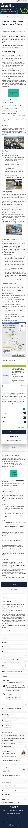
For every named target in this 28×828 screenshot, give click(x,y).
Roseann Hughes (6, 751)
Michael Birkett (5, 767)
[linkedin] (17, 807)
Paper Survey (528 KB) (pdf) (9, 743)
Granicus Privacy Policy (7, 816)
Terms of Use (5, 810)
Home (5, 16)
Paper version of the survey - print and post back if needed (13, 739)
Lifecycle (4, 676)
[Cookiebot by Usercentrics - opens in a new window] (20, 386)
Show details (21, 427)
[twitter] (13, 807)
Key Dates (5, 705)
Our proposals (7, 646)
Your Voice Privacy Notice (19, 816)
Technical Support (11, 813)
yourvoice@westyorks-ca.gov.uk (12, 760)
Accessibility (21, 810)
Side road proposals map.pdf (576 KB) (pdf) (12, 671)
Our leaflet (5, 656)
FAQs (3, 638)
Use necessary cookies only (14, 440)
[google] (15, 807)
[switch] (24, 413)
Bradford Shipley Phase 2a (9, 785)
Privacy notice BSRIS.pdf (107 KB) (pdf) (11, 802)
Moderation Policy (13, 810)
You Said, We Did (7, 732)
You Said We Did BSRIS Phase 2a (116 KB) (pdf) (13, 735)
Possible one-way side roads (10, 662)
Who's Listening (6, 746)
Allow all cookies (14, 431)
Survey (14, 584)
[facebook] (10, 807)
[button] (3, 28)
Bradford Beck (7, 794)
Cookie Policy (13, 819)
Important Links (6, 782)
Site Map (18, 813)
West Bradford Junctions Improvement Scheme (14, 790)
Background (6, 642)
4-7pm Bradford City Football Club (11, 720)
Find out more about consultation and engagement (14, 821)
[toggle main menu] (26, 5)
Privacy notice (6, 799)
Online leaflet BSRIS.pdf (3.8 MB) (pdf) (11, 659)
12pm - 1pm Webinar (8, 714)
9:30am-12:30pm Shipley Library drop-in (12, 708)
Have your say (6, 601)
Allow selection (14, 436)
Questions (14, 589)
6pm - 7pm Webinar (8, 725)
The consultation (7, 651)
